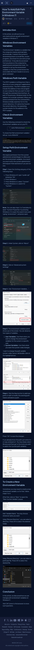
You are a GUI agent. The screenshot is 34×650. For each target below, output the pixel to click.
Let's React (18, 632)
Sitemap (24, 629)
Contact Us (14, 624)
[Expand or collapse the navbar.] (2, 3)
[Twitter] (8, 620)
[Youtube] (15, 620)
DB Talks (12, 632)
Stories (30, 629)
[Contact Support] (29, 620)
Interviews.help (11, 634)
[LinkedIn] (11, 620)
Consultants (24, 627)
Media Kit (4, 627)
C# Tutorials (17, 627)
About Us (7, 624)
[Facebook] (5, 620)
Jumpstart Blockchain (21, 634)
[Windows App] (19, 620)
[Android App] (22, 620)
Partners (10, 627)
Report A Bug (5, 629)
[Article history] (15, 19)
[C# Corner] (7, 3)
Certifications (18, 629)
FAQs (11, 629)
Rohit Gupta (9, 18)
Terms (27, 624)
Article (29, 23)
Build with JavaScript (17, 637)
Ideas (30, 627)
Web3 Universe (26, 632)
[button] (31, 2)
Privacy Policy (21, 624)
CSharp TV (6, 632)
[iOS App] (26, 620)
